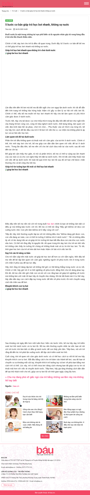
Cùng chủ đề (12, 393)
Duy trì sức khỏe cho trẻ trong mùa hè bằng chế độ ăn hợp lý (33, 399)
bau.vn (16, 386)
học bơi (50, 224)
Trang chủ (5, 11)
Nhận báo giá (8, 485)
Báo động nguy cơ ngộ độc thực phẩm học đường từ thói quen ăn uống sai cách (74, 413)
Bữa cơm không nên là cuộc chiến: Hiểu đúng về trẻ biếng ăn (32, 424)
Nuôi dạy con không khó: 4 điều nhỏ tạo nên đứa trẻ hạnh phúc (74, 424)
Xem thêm (45, 436)
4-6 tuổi (9, 20)
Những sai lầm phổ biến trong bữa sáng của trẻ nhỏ (73, 399)
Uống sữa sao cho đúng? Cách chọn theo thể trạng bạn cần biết (33, 412)
